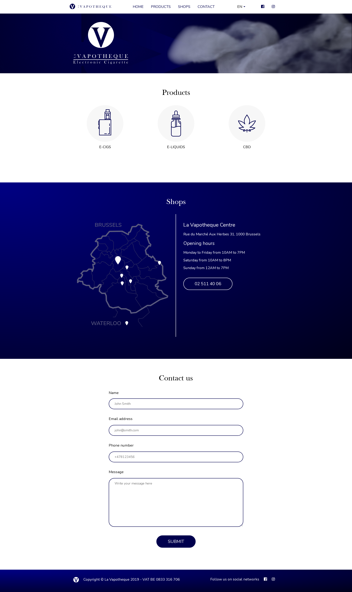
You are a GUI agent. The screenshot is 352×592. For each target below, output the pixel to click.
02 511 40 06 (208, 284)
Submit (176, 541)
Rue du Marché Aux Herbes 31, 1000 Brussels (222, 234)
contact (206, 6)
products (161, 6)
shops (184, 6)
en (239, 6)
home (138, 6)
